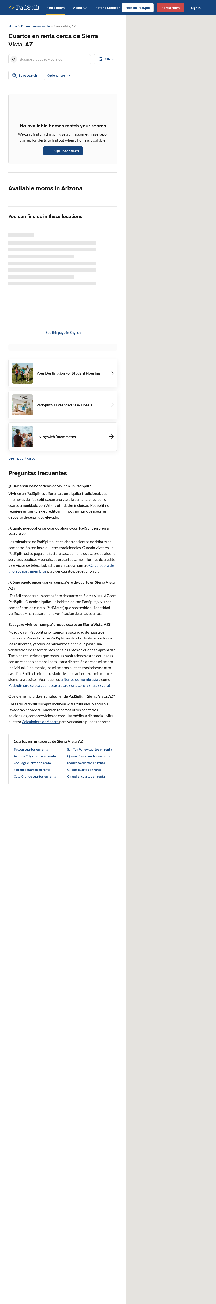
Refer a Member (107, 7)
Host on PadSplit (137, 7)
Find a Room (55, 7)
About (77, 7)
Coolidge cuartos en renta (32, 763)
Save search (28, 75)
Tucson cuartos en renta (31, 749)
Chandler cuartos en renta (86, 776)
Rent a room (170, 7)
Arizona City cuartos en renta (35, 756)
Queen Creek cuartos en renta (88, 756)
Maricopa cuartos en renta (86, 763)
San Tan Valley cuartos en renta (89, 749)
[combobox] (54, 59)
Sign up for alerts (66, 151)
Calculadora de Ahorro (40, 721)
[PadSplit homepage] (24, 7)
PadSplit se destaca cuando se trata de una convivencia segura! (59, 685)
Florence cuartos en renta (32, 769)
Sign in (196, 7)
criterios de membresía (79, 679)
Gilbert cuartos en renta (84, 769)
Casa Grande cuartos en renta (35, 776)
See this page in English (63, 332)
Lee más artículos (21, 458)
